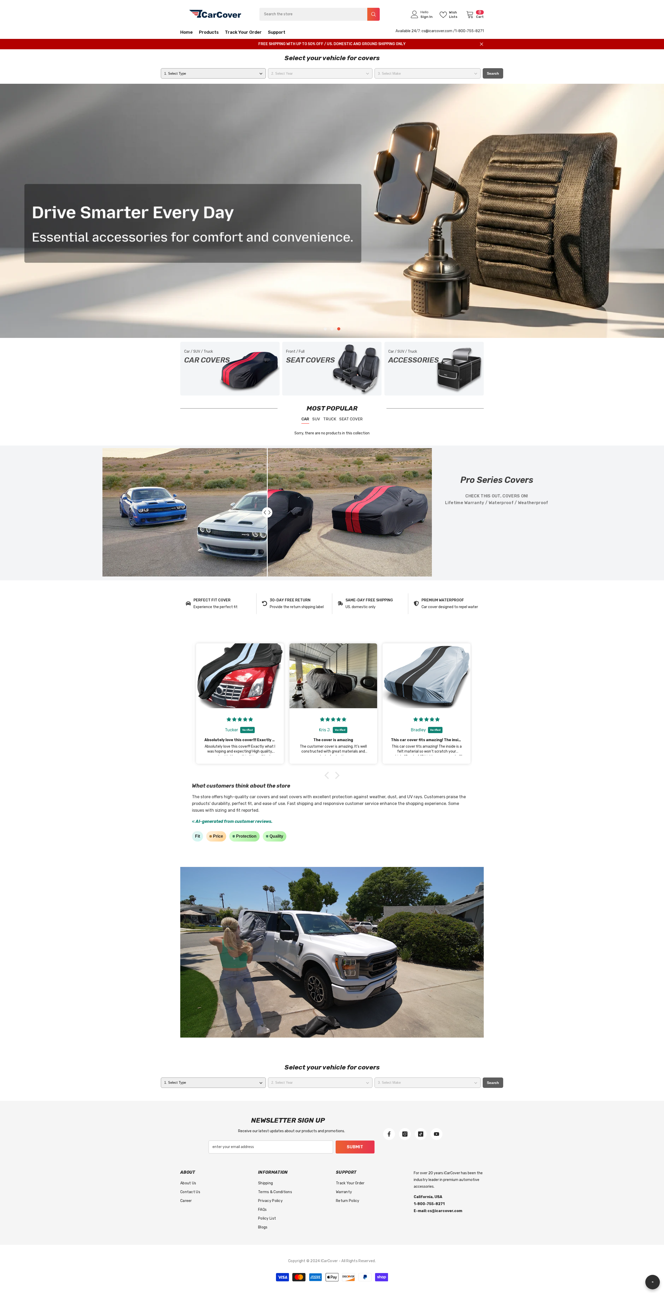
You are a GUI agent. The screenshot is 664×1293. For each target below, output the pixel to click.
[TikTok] (421, 1134)
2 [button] (332, 328)
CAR (305, 419)
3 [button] (338, 328)
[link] (218, 603)
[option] (332, 211)
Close (481, 44)
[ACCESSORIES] (434, 368)
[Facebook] (389, 1134)
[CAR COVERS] (230, 368)
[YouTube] (436, 1134)
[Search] (319, 14)
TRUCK (329, 419)
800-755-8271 (471, 31)
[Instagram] (405, 1134)
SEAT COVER (351, 419)
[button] (70, 211)
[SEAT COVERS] (332, 368)
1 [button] (325, 328)
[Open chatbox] (652, 1282)
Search (493, 73)
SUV (316, 419)
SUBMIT (355, 1146)
